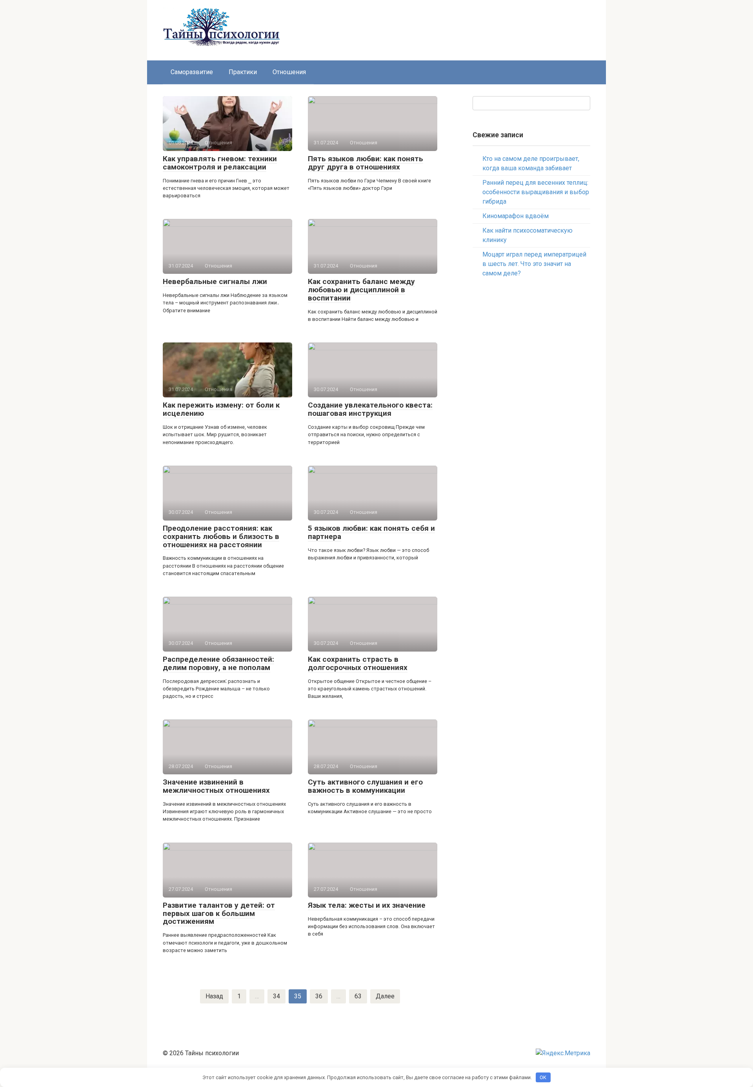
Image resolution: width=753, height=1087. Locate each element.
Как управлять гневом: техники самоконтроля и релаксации (220, 162)
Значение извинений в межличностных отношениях (216, 786)
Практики (243, 72)
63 (358, 996)
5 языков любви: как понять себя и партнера (371, 532)
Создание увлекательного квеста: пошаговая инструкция (370, 409)
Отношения (289, 72)
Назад (214, 996)
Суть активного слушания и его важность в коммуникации (365, 786)
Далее (385, 996)
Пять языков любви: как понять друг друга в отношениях (365, 162)
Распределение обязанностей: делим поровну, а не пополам (218, 663)
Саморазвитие (192, 72)
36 (318, 996)
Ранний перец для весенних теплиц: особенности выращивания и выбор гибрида (535, 192)
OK (543, 1077)
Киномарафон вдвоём (515, 216)
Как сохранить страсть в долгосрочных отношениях (357, 663)
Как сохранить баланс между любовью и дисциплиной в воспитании (361, 289)
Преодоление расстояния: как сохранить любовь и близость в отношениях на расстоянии (221, 536)
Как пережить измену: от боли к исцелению (221, 409)
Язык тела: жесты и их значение (367, 905)
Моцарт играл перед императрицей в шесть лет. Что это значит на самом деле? (534, 264)
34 (276, 996)
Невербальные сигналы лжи (215, 281)
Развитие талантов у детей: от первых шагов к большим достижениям (219, 913)
